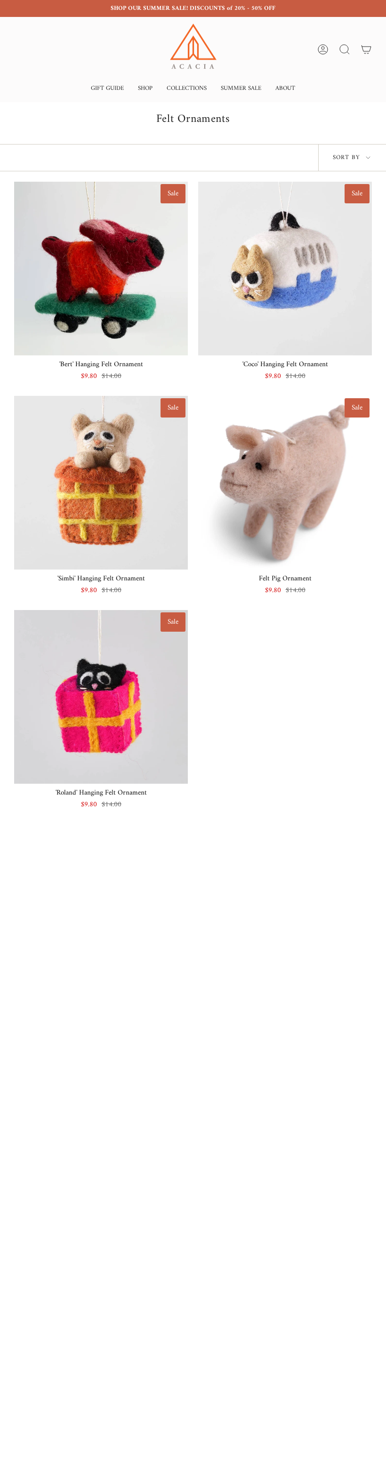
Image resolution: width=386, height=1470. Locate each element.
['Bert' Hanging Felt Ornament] (101, 268)
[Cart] (366, 49)
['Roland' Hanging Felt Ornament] (101, 697)
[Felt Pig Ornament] (285, 483)
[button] (107, 89)
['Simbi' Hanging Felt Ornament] (101, 483)
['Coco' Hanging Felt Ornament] (285, 268)
